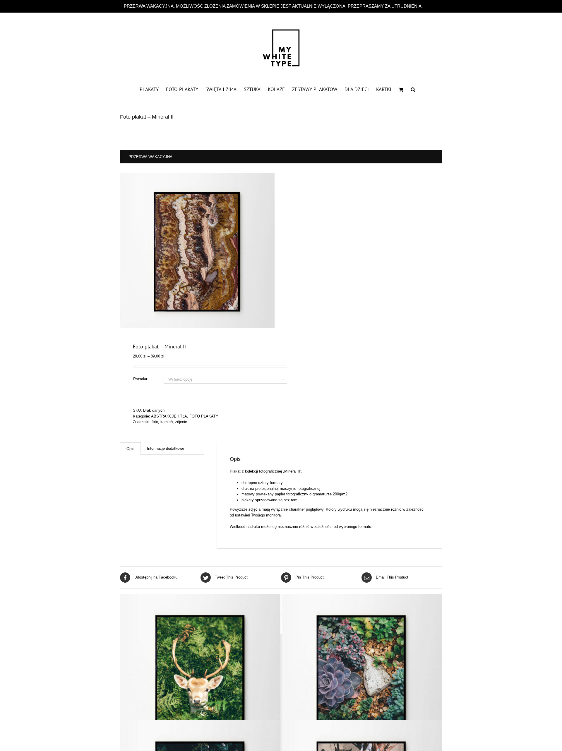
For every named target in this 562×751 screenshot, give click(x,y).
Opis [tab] (130, 449)
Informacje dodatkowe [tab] (165, 448)
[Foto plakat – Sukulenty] (362, 674)
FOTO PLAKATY (203, 416)
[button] (413, 89)
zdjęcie (181, 422)
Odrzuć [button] (431, 6)
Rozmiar (140, 379)
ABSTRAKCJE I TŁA (169, 416)
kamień (166, 422)
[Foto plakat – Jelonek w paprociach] (200, 674)
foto (155, 422)
